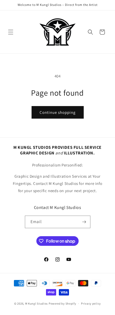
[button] (11, 32)
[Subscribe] (84, 222)
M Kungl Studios (36, 303)
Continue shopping (58, 112)
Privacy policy (91, 303)
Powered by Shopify (62, 303)
